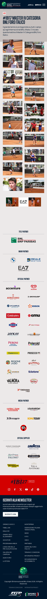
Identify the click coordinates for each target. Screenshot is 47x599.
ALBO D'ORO (7, 558)
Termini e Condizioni (16, 587)
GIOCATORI (6, 540)
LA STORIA (6, 561)
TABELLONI (6, 528)
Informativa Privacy (31, 587)
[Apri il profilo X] (21, 489)
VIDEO (27, 540)
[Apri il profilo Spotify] (38, 489)
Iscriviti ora (10, 514)
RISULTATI (6, 531)
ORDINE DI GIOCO (9, 524)
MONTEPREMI (29, 524)
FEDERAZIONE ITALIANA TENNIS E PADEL (32, 529)
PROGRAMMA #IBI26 (10, 543)
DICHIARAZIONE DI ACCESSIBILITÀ (31, 560)
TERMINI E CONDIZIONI (32, 552)
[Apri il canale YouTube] (26, 489)
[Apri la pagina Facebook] (15, 489)
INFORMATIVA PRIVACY (32, 556)
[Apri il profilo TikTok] (32, 489)
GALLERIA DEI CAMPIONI (7, 553)
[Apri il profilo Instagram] (9, 489)
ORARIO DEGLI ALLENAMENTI (7, 535)
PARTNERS (28, 543)
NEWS (27, 533)
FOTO (26, 536)
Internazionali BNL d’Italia (11, 4)
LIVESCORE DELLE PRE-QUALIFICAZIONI (10, 548)
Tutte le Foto (7, 9)
